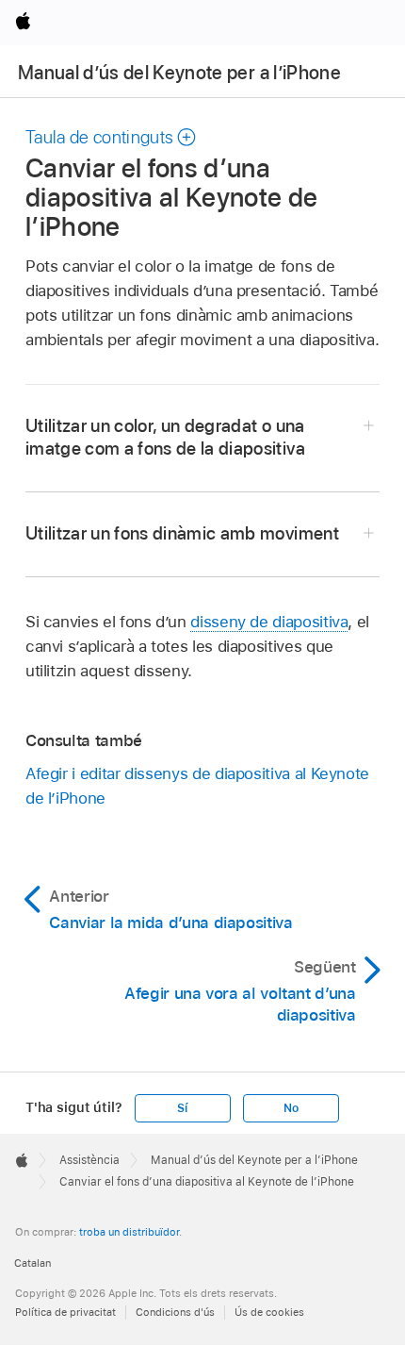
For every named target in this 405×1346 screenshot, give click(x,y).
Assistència (89, 1160)
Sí (182, 1108)
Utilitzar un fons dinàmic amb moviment (182, 533)
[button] (111, 137)
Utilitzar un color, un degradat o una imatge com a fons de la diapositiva (165, 437)
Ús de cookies (269, 1312)
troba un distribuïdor (129, 1231)
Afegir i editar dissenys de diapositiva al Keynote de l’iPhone (197, 785)
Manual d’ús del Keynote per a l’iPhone (179, 72)
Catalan (32, 1263)
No (291, 1108)
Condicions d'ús (175, 1312)
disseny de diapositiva (269, 621)
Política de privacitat (65, 1312)
